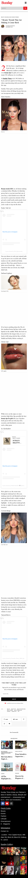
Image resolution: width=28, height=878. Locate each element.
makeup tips (14, 711)
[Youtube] (7, 803)
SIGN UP (14, 699)
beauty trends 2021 (18, 710)
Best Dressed (4, 751)
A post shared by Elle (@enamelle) (13, 251)
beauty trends (10, 710)
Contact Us (4, 831)
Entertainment (4, 752)
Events (2, 773)
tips (18, 711)
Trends (17, 17)
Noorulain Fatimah (11, 25)
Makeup (13, 17)
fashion (8, 711)
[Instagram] (11, 803)
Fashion (7, 17)
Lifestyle (20, 751)
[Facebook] (3, 803)
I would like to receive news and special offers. (15, 703)
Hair (10, 17)
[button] (25, 3)
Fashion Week (7, 753)
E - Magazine (5, 824)
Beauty (2, 17)
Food (16, 751)
